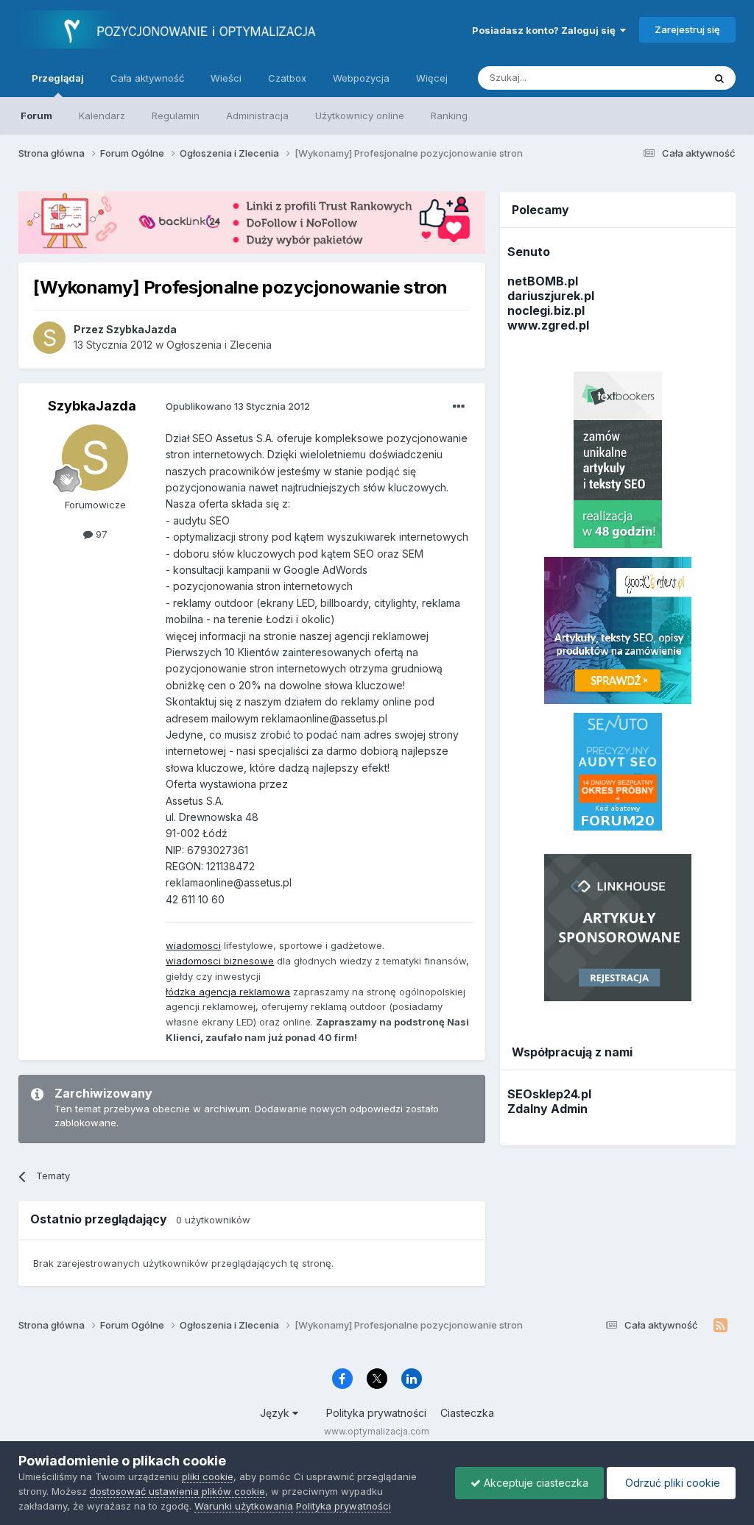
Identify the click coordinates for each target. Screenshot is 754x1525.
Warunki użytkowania (243, 1506)
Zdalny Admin (547, 1108)
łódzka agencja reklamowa (228, 992)
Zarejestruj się (687, 29)
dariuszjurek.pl (550, 295)
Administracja (257, 115)
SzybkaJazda (92, 405)
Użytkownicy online (359, 115)
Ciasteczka (467, 1413)
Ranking (449, 115)
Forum (36, 115)
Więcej (432, 78)
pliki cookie (207, 1476)
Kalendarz (102, 115)
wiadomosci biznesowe (220, 961)
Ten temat (661, 77)
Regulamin (176, 115)
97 (100, 534)
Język (276, 1413)
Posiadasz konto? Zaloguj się (546, 30)
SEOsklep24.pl (549, 1094)
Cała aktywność (147, 78)
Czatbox (287, 78)
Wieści (226, 78)
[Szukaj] (719, 78)
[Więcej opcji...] (458, 407)
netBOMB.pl (542, 281)
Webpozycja (361, 78)
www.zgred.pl (548, 325)
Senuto (528, 251)
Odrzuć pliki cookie (671, 1482)
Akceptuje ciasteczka (534, 1482)
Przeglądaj (58, 78)
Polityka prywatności (376, 1413)
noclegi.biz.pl (546, 310)
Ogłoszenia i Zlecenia (219, 344)
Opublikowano (238, 406)
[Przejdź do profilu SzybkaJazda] (49, 337)
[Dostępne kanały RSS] (720, 1325)
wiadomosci (193, 945)
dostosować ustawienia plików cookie (177, 1491)
